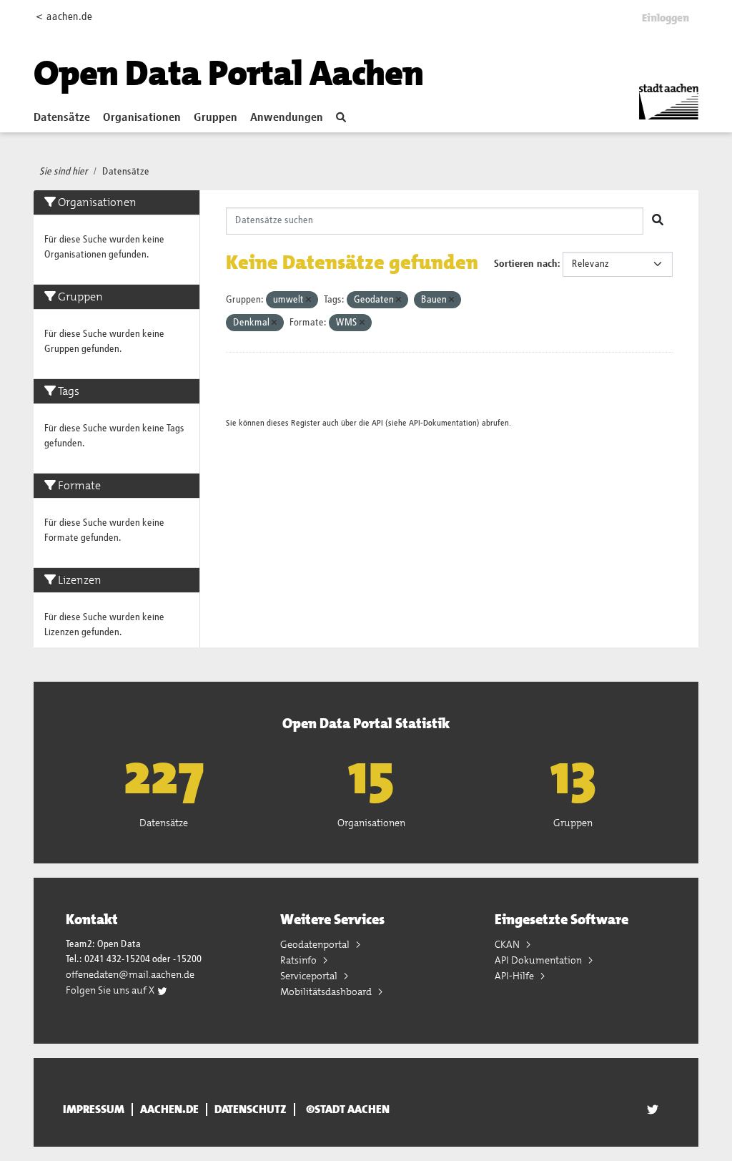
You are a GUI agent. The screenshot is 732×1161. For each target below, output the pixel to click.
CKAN (508, 944)
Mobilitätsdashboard (327, 991)
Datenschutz (250, 1109)
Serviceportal (310, 975)
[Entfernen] (308, 300)
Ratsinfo (299, 960)
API (377, 423)
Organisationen (142, 118)
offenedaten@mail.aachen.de (130, 974)
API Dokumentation (539, 960)
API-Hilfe (515, 975)
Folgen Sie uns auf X (111, 990)
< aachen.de (64, 16)
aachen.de (169, 1109)
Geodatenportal (316, 944)
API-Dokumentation (443, 423)
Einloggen (665, 18)
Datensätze (62, 118)
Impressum (93, 1109)
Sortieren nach (526, 264)
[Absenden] (658, 221)
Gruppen (215, 118)
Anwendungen (286, 118)
